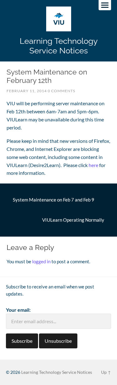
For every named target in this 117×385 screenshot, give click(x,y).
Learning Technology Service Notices (59, 45)
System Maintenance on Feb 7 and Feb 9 (53, 199)
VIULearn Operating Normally (73, 220)
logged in (41, 261)
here (93, 165)
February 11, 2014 (27, 90)
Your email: (18, 310)
